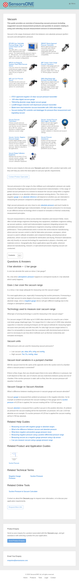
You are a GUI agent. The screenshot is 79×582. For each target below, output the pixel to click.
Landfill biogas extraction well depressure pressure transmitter (33, 105)
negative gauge (30, 301)
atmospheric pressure (26, 277)
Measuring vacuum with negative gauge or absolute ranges (32, 427)
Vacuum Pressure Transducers (46, 138)
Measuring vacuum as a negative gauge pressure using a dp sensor (36, 437)
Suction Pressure (14, 463)
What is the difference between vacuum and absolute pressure (34, 429)
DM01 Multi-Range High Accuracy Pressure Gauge (49, 79)
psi (22, 351)
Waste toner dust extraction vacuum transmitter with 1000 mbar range (36, 107)
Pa (26, 354)
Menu (73, 3)
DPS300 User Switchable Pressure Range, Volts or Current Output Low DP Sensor (16, 46)
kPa (30, 351)
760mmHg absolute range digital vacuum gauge (28, 102)
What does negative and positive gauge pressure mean (31, 432)
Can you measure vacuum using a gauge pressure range (32, 440)
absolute (17, 408)
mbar (26, 351)
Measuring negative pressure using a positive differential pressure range (37, 435)
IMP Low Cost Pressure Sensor (16, 79)
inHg (34, 351)
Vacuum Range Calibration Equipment (17, 154)
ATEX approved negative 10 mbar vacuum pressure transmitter (34, 97)
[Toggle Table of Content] (18, 255)
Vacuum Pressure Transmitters (14, 120)
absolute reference (30, 197)
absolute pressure (47, 205)
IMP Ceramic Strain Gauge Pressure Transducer (49, 63)
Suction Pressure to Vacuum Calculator (23, 491)
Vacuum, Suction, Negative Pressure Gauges (17, 138)
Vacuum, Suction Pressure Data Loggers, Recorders (49, 120)
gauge (16, 197)
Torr (23, 354)
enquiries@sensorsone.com (17, 560)
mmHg (42, 351)
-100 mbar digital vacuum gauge (23, 99)
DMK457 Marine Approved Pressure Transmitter (49, 44)
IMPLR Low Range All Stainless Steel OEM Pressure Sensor (18, 64)
